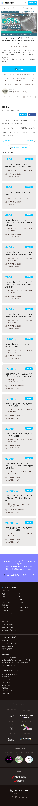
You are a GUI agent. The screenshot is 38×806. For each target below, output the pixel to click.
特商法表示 (5, 693)
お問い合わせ (6, 682)
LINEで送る (31, 84)
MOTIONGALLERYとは (9, 674)
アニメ (4, 599)
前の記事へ (8, 140)
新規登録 (33, 3)
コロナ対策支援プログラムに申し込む (14, 665)
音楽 (20, 597)
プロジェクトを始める (28, 8)
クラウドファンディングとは (11, 643)
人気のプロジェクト (8, 625)
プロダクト (23, 47)
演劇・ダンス (6, 605)
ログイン (25, 2)
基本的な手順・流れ (8, 646)
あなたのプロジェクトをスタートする (20, 575)
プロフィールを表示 (21, 92)
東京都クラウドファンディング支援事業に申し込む (18, 663)
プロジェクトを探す (9, 8)
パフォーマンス (24, 608)
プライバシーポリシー (9, 691)
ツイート (20, 84)
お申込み (5, 641)
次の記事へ (30, 140)
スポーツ (5, 610)
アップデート (19, 97)
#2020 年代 (5, 677)
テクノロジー (6, 608)
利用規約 (5, 688)
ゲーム (21, 599)
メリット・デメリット (9, 652)
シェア (9, 84)
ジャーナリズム (7, 613)
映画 (3, 594)
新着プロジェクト (7, 627)
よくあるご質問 (7, 680)
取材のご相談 (6, 685)
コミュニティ (6, 602)
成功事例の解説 (7, 649)
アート (21, 594)
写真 (3, 597)
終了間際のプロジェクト (10, 630)
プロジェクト (7, 97)
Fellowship (5, 654)
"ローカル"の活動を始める (10, 657)
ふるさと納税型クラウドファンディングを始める (17, 660)
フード (21, 610)
